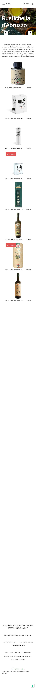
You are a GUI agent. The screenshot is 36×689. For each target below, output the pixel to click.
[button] (7, 4)
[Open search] (24, 4)
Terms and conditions (18, 645)
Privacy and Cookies (9, 642)
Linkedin (21, 635)
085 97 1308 (8, 656)
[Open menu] (4, 4)
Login (28, 4)
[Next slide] (30, 33)
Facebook (7, 635)
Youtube (29, 635)
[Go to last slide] (6, 33)
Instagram (14, 635)
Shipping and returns (26, 642)
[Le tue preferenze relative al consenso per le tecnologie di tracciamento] (32, 685)
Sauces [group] (18, 32)
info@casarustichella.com (23, 656)
